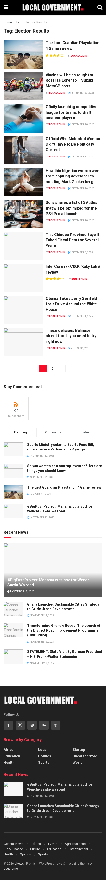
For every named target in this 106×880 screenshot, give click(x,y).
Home (8, 22)
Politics (44, 756)
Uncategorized (85, 756)
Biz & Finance (13, 849)
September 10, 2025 (82, 220)
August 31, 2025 (80, 348)
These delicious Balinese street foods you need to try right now (71, 336)
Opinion (25, 854)
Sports (43, 762)
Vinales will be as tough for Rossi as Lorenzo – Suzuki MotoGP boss (70, 80)
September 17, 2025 (82, 156)
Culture (35, 849)
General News (13, 844)
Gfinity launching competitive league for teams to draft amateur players (72, 112)
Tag (18, 22)
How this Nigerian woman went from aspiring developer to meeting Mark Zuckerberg (73, 176)
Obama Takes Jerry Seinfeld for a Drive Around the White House (71, 304)
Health (9, 762)
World (78, 762)
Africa (9, 750)
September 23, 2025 (82, 92)
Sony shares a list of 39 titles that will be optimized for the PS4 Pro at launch (71, 208)
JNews (19, 863)
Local (42, 750)
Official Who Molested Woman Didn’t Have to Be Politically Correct (73, 144)
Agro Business (75, 844)
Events (52, 844)
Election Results (36, 22)
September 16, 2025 (82, 188)
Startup (79, 750)
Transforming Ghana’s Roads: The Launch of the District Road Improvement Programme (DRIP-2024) (63, 630)
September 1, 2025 (81, 316)
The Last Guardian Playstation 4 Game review (64, 487)
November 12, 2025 (22, 591)
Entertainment (78, 849)
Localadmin (79, 55)
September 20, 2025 (82, 124)
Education (12, 756)
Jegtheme (11, 868)
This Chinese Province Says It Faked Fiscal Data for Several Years (72, 240)
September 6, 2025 (81, 252)
